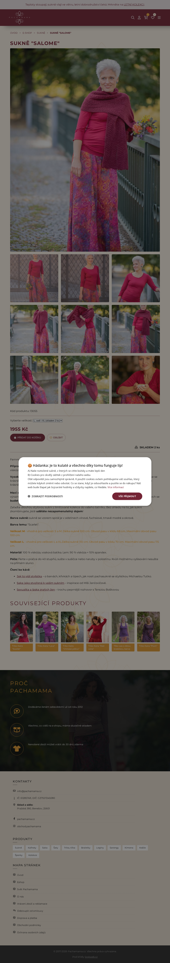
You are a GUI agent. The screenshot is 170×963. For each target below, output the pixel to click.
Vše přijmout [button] (127, 496)
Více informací (116, 487)
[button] (45, 496)
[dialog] (85, 481)
